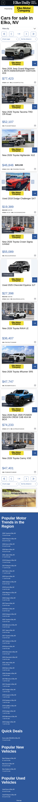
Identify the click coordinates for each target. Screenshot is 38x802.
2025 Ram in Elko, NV (8, 669)
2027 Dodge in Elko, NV (8, 690)
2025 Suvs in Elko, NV (8, 577)
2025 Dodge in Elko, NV (8, 723)
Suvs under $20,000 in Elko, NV (11, 739)
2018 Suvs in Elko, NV (8, 647)
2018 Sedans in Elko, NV (9, 701)
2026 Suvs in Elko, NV (8, 545)
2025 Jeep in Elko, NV (8, 663)
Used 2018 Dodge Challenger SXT (19, 198)
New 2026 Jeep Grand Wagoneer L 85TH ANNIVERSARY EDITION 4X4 (18, 71)
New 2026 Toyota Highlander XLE (18, 155)
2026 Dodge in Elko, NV (8, 599)
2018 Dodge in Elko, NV (8, 712)
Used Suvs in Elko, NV (8, 790)
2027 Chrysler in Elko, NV (9, 685)
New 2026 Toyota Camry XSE (16, 458)
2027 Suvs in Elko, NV (8, 604)
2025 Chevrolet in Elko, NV (9, 658)
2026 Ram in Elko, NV (8, 550)
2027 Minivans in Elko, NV (9, 680)
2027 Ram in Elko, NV (8, 572)
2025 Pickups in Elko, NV (9, 615)
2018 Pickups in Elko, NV (9, 561)
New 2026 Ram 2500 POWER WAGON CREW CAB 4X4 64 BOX (17, 417)
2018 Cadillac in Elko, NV (9, 706)
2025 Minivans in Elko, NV (9, 717)
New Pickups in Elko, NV (9, 759)
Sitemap (19, 800)
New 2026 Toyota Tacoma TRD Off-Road (17, 113)
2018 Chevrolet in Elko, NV (9, 653)
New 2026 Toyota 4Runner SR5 (17, 372)
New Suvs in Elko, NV (8, 764)
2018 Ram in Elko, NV (8, 609)
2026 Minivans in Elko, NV (9, 626)
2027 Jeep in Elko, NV (8, 631)
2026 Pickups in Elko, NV (9, 539)
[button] (3, 52)
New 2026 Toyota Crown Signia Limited (17, 243)
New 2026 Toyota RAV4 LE (15, 328)
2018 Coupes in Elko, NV (9, 696)
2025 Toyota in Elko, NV (9, 620)
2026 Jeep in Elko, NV (8, 556)
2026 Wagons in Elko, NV (9, 593)
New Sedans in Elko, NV (9, 770)
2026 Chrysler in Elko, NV (9, 674)
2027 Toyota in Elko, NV (9, 636)
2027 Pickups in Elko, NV (9, 566)
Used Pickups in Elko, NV (9, 795)
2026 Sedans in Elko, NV (9, 583)
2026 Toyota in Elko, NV (9, 534)
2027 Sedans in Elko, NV (9, 642)
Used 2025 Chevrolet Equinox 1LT (18, 285)
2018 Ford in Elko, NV (8, 588)
